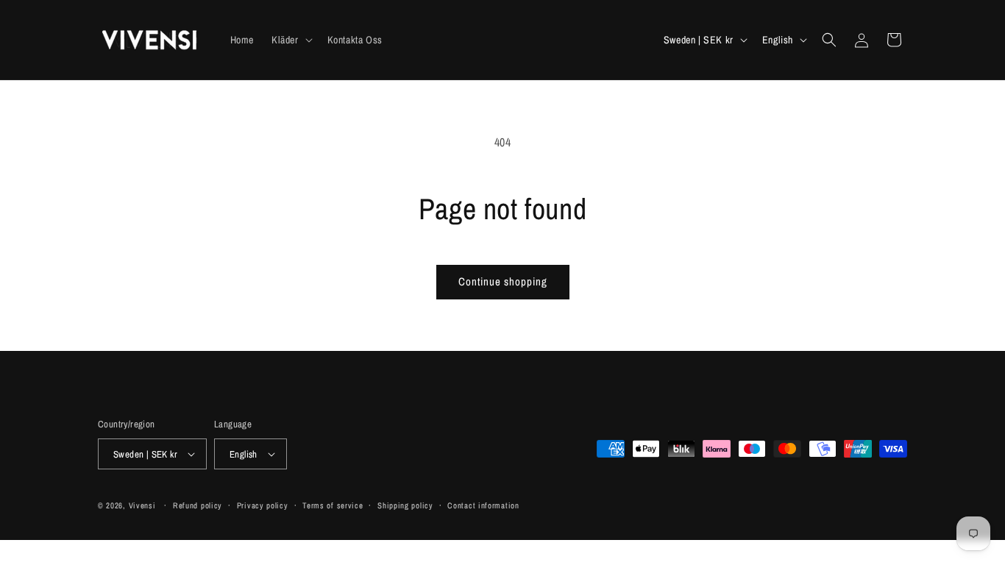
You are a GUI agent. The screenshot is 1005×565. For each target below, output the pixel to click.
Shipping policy (405, 505)
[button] (291, 39)
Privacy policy (262, 505)
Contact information (483, 505)
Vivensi (142, 505)
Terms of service (332, 505)
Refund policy (197, 505)
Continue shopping (502, 281)
